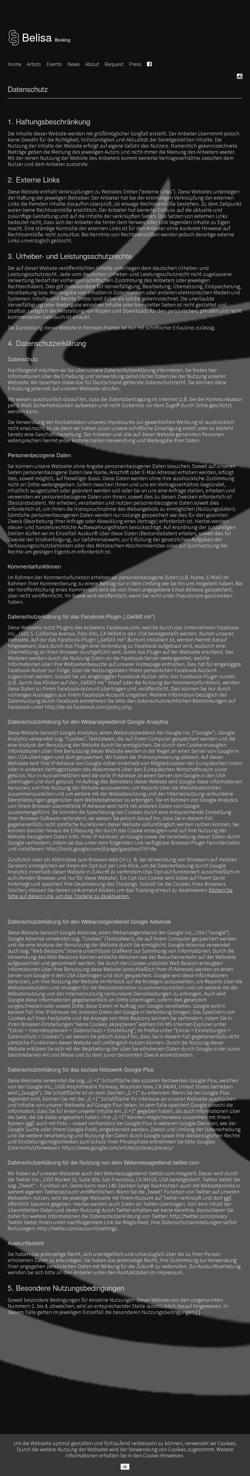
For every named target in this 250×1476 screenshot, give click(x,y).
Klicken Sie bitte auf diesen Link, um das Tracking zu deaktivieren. (120, 893)
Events (54, 64)
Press (135, 64)
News (73, 64)
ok (125, 1466)
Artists (34, 64)
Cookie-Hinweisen (163, 1455)
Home (14, 64)
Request (114, 64)
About (92, 64)
